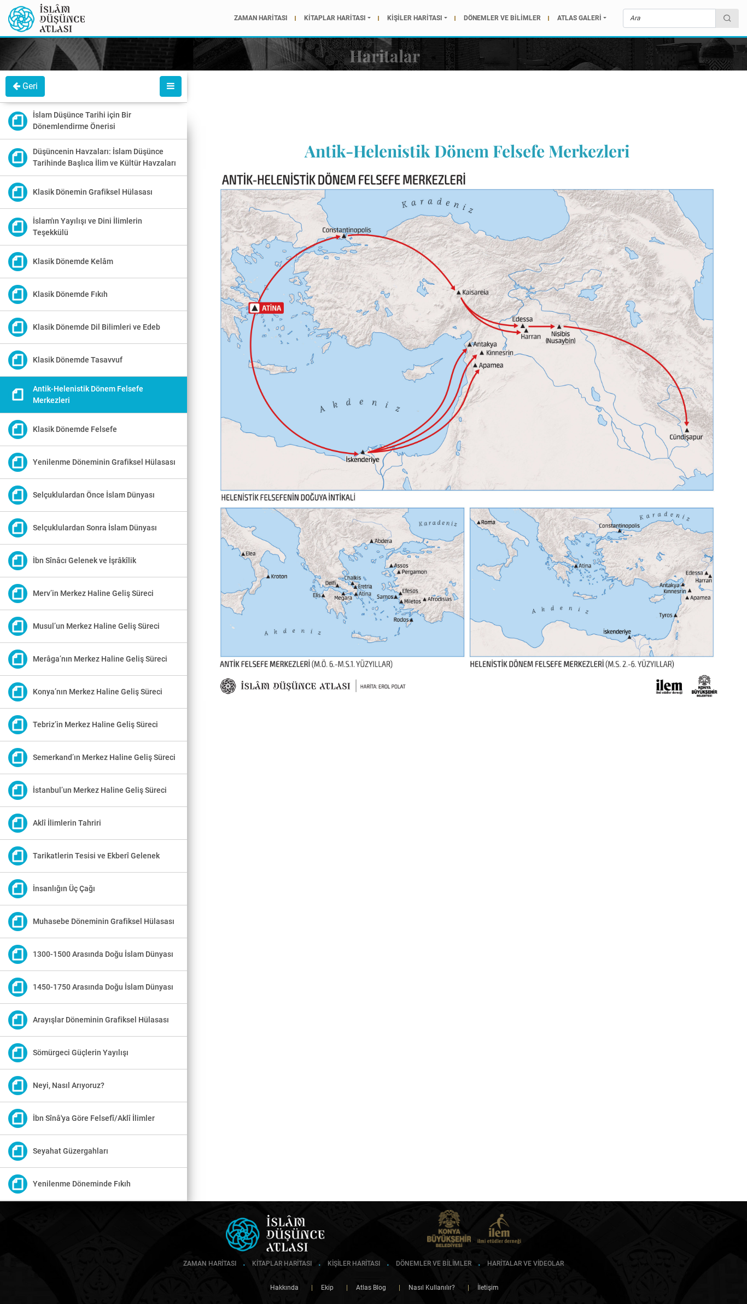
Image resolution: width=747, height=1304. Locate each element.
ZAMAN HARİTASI (261, 18)
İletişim (483, 1287)
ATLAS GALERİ (579, 18)
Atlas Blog (366, 1287)
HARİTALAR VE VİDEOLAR (525, 1263)
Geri (29, 86)
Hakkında (284, 1287)
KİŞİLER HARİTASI (414, 18)
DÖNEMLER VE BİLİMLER (502, 18)
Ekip (322, 1287)
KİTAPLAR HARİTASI (335, 18)
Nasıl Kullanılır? (427, 1287)
